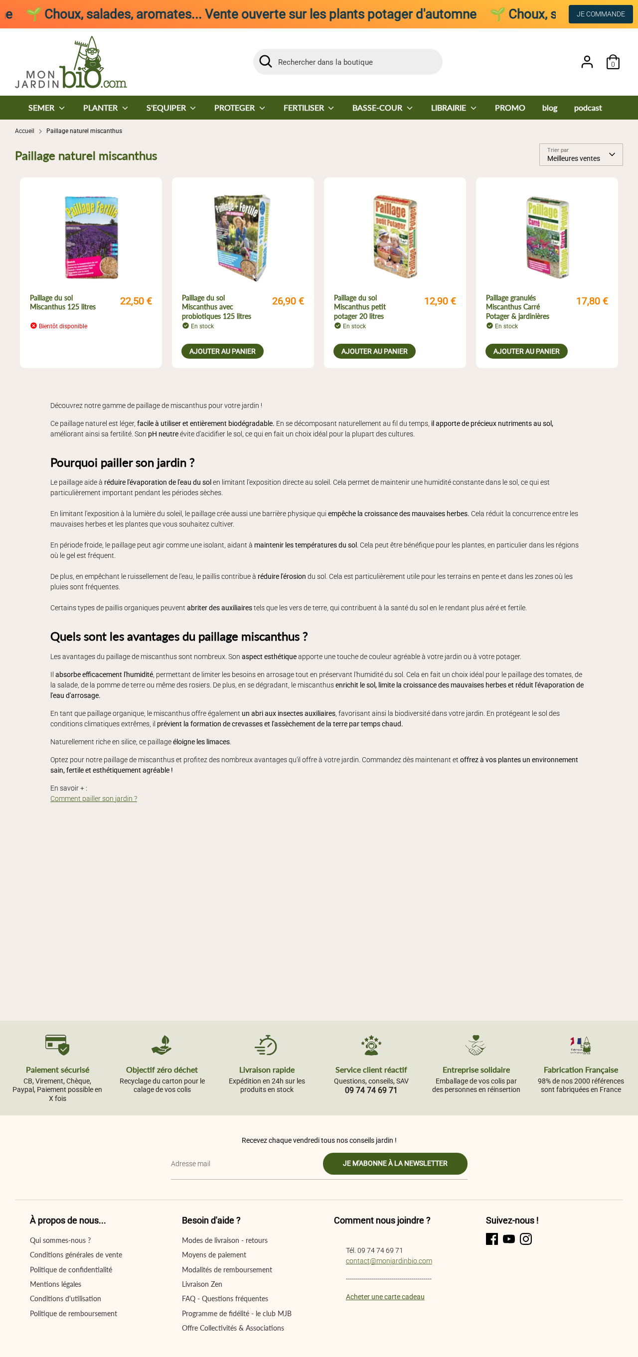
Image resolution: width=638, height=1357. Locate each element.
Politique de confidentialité (71, 1269)
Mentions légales (55, 1284)
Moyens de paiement (214, 1254)
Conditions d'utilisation (65, 1298)
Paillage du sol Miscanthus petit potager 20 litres (360, 306)
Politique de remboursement (73, 1313)
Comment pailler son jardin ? (93, 799)
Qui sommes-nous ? (60, 1240)
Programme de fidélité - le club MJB (237, 1313)
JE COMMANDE (601, 14)
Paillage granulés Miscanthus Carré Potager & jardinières (517, 306)
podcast (588, 107)
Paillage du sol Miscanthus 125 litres (63, 302)
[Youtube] (509, 1239)
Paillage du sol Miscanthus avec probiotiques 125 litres (216, 306)
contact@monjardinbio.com (389, 1261)
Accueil (24, 131)
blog (549, 107)
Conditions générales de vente (76, 1254)
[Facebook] (492, 1239)
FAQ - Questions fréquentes (225, 1298)
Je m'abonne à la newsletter (395, 1163)
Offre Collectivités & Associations (233, 1328)
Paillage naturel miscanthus (84, 131)
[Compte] (587, 62)
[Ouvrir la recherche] (266, 61)
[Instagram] (526, 1239)
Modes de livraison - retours (225, 1240)
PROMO (510, 107)
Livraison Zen (202, 1284)
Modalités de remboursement (227, 1269)
